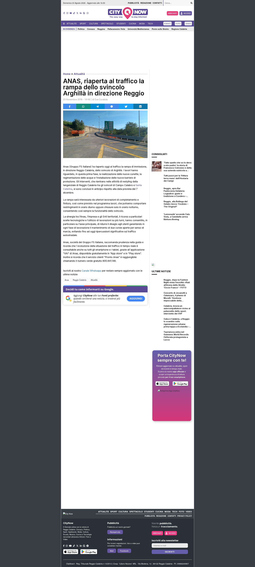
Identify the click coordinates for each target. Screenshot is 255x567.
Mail (111, 550)
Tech (150, 23)
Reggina (101, 29)
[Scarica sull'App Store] (162, 384)
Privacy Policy (184, 516)
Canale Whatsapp (91, 270)
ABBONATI (172, 13)
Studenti (121, 23)
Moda (142, 23)
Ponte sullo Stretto (160, 29)
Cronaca (91, 29)
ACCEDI (187, 13)
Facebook (124, 550)
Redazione (145, 3)
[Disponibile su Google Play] (180, 384)
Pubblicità (133, 3)
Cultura (93, 23)
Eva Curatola (101, 99)
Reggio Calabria (79, 280)
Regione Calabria (179, 29)
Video (188, 23)
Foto (178, 23)
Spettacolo (107, 23)
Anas (67, 280)
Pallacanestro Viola (116, 29)
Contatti (157, 3)
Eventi (167, 23)
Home (67, 73)
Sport (83, 23)
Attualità (71, 23)
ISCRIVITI (170, 552)
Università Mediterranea (138, 29)
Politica (81, 29)
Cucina (132, 23)
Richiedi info (115, 532)
